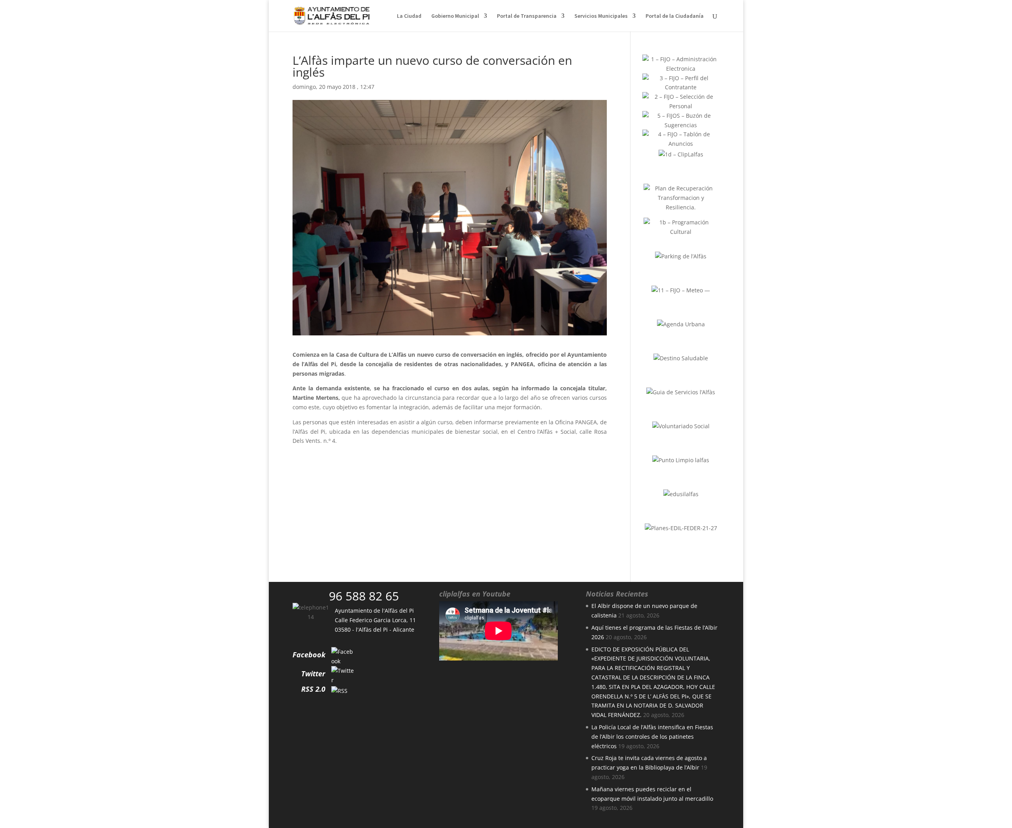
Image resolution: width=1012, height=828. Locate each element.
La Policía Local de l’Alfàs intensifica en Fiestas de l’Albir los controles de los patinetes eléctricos (652, 736)
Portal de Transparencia (527, 16)
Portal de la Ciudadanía (675, 16)
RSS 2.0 (313, 689)
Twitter (313, 673)
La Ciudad (409, 16)
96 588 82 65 (364, 596)
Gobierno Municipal (455, 16)
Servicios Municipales (601, 16)
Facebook (309, 654)
